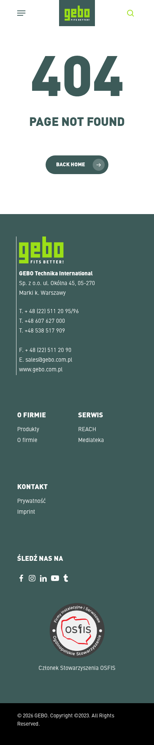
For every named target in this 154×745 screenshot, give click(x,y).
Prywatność (31, 501)
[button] (13, 731)
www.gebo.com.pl (40, 370)
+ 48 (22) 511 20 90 (48, 350)
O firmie (27, 440)
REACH (87, 430)
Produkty (28, 430)
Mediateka (91, 440)
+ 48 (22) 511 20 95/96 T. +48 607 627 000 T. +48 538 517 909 (49, 321)
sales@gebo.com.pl (48, 360)
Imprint (26, 512)
